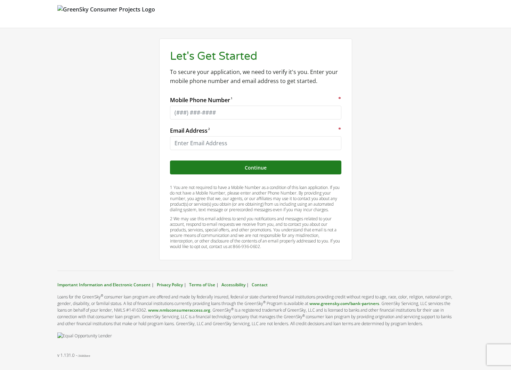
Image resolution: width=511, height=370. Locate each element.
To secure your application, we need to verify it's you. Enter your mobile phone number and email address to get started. (254, 76)
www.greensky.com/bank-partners (344, 303)
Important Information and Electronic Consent (104, 285)
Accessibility (233, 285)
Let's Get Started (213, 56)
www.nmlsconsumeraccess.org (179, 310)
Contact (260, 285)
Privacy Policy (170, 285)
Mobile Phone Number (201, 100)
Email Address (189, 130)
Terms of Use (202, 285)
